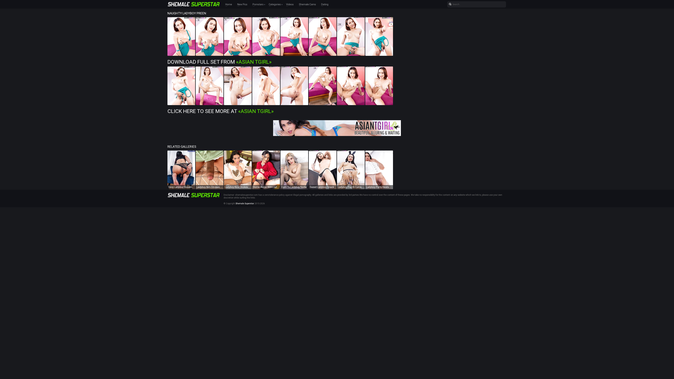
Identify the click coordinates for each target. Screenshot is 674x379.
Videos (290, 4)
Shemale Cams (307, 4)
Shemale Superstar (245, 203)
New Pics (242, 4)
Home (228, 4)
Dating (324, 4)
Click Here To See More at (220, 111)
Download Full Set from (219, 62)
